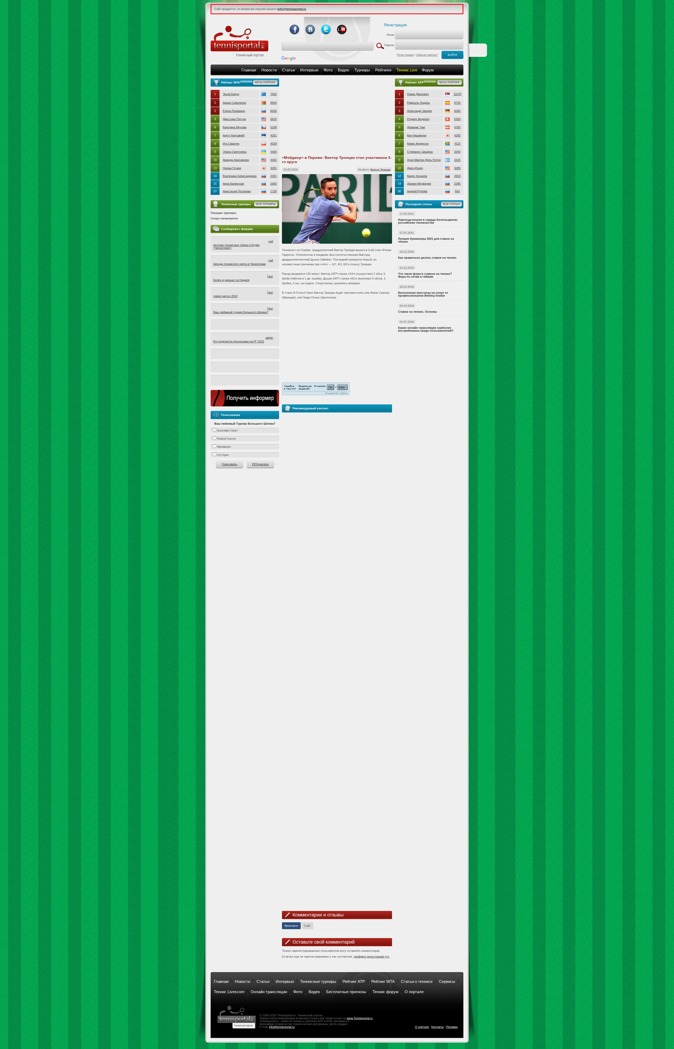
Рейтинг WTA (383, 981)
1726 (273, 191)
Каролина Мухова (234, 127)
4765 (457, 127)
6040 (457, 110)
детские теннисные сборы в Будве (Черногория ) (236, 246)
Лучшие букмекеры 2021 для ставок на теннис (426, 240)
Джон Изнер (415, 168)
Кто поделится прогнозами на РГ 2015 (238, 341)
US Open (223, 455)
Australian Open (227, 430)
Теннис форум (385, 991)
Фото (328, 70)
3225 (457, 159)
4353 (273, 159)
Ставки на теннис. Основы (417, 311)
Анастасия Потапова (237, 191)
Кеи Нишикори (416, 135)
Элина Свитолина (234, 151)
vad (270, 241)
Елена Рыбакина (234, 110)
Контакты (437, 1026)
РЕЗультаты (260, 464)
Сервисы (447, 981)
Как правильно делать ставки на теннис (427, 257)
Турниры (362, 70)
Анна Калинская (233, 183)
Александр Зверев (419, 110)
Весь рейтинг (265, 82)
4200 (457, 135)
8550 (273, 102)
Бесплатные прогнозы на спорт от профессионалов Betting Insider (423, 294)
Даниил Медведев (419, 183)
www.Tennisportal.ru (360, 1018)
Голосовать (229, 464)
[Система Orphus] (316, 390)
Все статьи (451, 204)
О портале (414, 991)
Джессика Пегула (234, 119)
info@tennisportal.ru (282, 1026)
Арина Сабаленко (234, 102)
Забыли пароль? (427, 54)
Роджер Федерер (418, 119)
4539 (273, 143)
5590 (457, 119)
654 (457, 191)
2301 (273, 176)
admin (269, 337)
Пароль (389, 45)
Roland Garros (226, 438)
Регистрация (395, 25)
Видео (343, 70)
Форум (428, 70)
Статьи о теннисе (417, 981)
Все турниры (265, 204)
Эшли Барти (231, 94)
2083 (273, 183)
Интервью (309, 70)
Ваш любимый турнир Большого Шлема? (240, 312)
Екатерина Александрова (239, 176)
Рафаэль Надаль (418, 102)
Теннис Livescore (229, 991)
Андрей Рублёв (417, 191)
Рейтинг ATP (354, 981)
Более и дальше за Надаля (231, 280)
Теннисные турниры (318, 981)
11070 (457, 94)
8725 (457, 102)
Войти (452, 54)
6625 (273, 119)
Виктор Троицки (380, 169)
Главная (248, 70)
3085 (457, 168)
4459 (273, 151)
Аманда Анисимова (236, 159)
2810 (457, 176)
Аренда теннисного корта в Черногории (239, 264)
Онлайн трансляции (269, 991)
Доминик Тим (416, 127)
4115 (457, 143)
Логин (390, 34)
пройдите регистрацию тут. (372, 956)
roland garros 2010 (225, 296)
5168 (273, 127)
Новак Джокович (418, 94)
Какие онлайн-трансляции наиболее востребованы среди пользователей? (426, 329)
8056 (273, 110)
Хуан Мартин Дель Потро (424, 159)
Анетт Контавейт (234, 135)
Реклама (452, 1026)
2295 (457, 183)
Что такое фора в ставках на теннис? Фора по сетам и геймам (425, 275)
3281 (273, 168)
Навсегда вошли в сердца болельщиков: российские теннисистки (428, 221)
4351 (273, 135)
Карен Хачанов (417, 176)
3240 (457, 151)
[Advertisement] (337, 115)
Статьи (288, 70)
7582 (273, 94)
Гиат (270, 276)
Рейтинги (383, 70)
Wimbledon (224, 446)
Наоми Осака (232, 168)
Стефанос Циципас (420, 151)
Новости (269, 70)
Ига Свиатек (231, 143)
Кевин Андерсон (418, 143)
